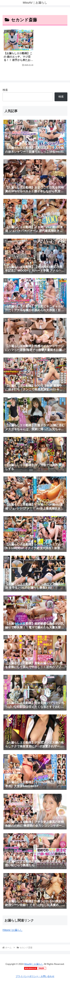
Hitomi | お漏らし (12, 930)
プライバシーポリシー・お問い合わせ (35, 976)
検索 (5, 89)
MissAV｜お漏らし (33, 964)
